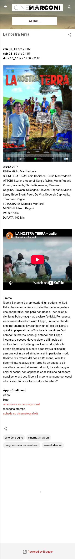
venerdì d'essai (52, 445)
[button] (69, 35)
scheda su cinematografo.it (20, 413)
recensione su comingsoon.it (21, 404)
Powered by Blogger (40, 551)
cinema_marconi (38, 437)
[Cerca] (69, 8)
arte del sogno (14, 437)
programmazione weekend (21, 445)
